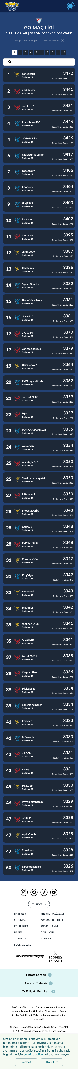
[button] (24, 892)
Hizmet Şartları (36, 974)
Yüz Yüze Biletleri (52, 920)
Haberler (20, 914)
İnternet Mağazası (52, 914)
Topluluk (20, 938)
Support (46, 938)
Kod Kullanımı (49, 926)
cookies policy (33, 1054)
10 (63, 52)
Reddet (26, 1062)
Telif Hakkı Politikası (35, 991)
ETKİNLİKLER (21, 926)
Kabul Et (52, 1062)
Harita (18, 932)
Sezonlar (20, 920)
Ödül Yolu (47, 932)
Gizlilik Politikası (36, 983)
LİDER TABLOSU (22, 945)
